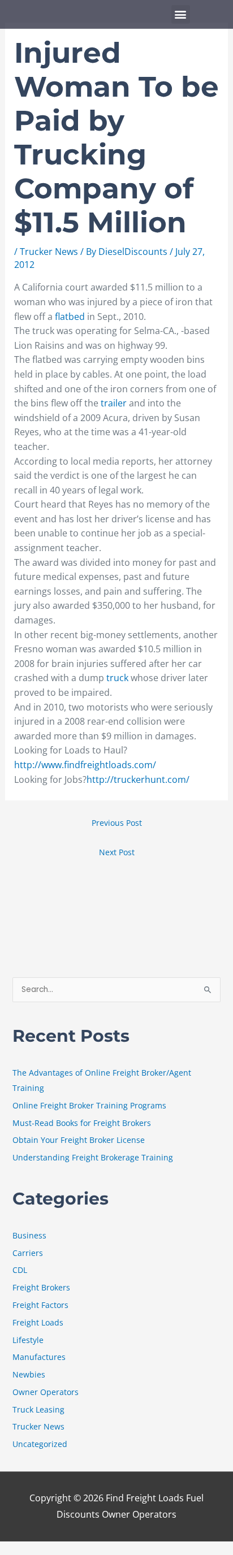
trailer (115, 403)
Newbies (28, 1374)
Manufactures (39, 1357)
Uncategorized (39, 1444)
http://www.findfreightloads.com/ (85, 765)
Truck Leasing (38, 1409)
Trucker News (49, 251)
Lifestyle (28, 1340)
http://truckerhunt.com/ (138, 779)
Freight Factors (40, 1305)
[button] (180, 14)
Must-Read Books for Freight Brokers (81, 1122)
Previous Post (117, 822)
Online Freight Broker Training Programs (89, 1105)
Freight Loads (37, 1322)
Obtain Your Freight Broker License (78, 1139)
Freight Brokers (41, 1287)
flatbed (71, 316)
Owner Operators (45, 1392)
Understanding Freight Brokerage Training (92, 1157)
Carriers (27, 1253)
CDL (19, 1269)
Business (29, 1235)
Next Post (117, 852)
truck (118, 678)
